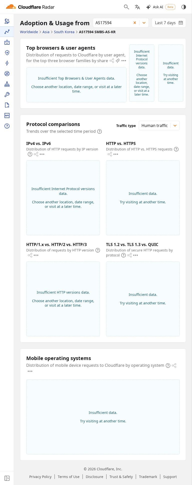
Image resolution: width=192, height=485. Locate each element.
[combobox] (110, 23)
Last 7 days (170, 23)
